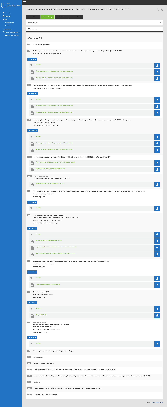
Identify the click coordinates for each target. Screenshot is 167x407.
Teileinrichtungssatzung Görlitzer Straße (48, 284)
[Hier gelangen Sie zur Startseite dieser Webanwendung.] (11, 5)
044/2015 (33, 202)
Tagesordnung (47, 17)
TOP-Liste (62, 17)
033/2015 (33, 228)
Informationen (33, 17)
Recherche (8, 29)
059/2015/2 (34, 131)
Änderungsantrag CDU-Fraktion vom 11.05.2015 (50, 183)
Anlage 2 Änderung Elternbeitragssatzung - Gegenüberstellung (54, 77)
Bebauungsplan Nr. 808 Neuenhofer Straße (49, 240)
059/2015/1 (34, 93)
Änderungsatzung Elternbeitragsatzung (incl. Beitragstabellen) (54, 71)
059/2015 (33, 59)
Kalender (8, 16)
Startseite (8, 13)
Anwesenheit (76, 17)
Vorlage (38, 64)
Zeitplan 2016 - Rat (41, 315)
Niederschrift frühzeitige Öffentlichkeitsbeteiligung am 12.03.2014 (55, 253)
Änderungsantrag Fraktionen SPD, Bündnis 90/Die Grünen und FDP (55, 162)
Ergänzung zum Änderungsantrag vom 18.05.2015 (50, 168)
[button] (11, 19)
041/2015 (33, 272)
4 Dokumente (32, 29)
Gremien (7, 26)
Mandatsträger (9, 22)
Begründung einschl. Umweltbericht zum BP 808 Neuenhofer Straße (56, 247)
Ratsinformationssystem (12, 35)
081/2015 (33, 337)
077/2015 (33, 303)
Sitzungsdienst (157, 402)
